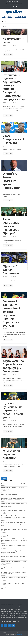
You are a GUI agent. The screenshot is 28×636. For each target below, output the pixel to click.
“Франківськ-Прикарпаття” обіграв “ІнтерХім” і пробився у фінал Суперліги (13, 578)
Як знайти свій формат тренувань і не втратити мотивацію (14, 557)
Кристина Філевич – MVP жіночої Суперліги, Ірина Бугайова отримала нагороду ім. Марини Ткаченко (14, 540)
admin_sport (13, 45)
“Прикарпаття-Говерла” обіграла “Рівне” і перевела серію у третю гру (12, 551)
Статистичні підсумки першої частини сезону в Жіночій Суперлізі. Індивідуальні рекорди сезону (14, 87)
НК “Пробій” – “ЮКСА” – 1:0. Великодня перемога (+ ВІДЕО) (14, 530)
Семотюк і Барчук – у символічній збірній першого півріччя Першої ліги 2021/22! (11, 313)
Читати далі (9, 54)
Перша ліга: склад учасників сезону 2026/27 (13, 483)
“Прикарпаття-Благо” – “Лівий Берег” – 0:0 (12, 583)
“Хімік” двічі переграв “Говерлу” (11, 454)
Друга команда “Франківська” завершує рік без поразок (13, 366)
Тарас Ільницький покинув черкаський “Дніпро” (11, 226)
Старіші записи (5, 478)
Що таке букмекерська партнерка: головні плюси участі (13, 410)
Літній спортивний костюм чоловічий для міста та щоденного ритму (14, 511)
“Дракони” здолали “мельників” (11, 269)
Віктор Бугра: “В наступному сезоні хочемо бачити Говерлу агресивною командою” (12, 499)
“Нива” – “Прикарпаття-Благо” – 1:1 (10, 535)
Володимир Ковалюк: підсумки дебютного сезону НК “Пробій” (12, 488)
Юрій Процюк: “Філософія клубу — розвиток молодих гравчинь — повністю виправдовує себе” (13, 524)
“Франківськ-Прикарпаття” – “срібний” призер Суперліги (13, 546)
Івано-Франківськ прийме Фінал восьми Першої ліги (14, 587)
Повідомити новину (14, 4)
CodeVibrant (19, 634)
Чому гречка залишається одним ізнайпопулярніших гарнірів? (10, 493)
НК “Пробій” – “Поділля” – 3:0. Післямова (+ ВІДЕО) (12, 567)
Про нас (7, 3)
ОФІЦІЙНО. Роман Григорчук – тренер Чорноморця (11, 180)
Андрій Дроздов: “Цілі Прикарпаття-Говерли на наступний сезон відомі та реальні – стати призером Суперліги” (14, 505)
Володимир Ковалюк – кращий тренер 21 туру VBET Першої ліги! (13, 562)
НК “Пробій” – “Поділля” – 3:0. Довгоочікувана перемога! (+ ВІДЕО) (13, 573)
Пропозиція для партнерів (16, 3)
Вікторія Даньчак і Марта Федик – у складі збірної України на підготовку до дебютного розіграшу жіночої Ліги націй (13, 517)
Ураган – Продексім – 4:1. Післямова (14, 139)
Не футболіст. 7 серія (13, 40)
